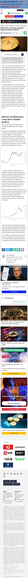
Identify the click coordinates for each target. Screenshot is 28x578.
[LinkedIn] (11, 249)
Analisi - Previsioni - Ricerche (7, 25)
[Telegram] (18, 249)
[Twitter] (7, 249)
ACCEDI (25, 10)
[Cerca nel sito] (26, 13)
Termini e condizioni (7, 571)
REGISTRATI (20, 10)
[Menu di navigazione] (1, 13)
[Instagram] (11, 473)
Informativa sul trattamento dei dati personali (12, 570)
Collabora (13, 481)
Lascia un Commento (20, 301)
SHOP (2, 10)
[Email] (22, 249)
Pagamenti (16, 484)
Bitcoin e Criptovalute (21, 25)
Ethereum (12, 78)
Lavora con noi (8, 484)
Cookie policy (22, 571)
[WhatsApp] (14, 249)
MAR (14, 568)
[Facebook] (3, 249)
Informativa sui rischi (7, 568)
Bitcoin (7, 71)
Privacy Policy (7, 573)
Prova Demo (19, 16)
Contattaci (6, 481)
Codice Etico (15, 571)
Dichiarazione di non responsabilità (10, 566)
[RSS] (4, 476)
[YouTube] (4, 473)
